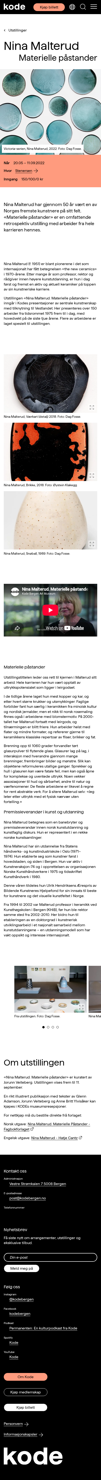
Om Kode (26, 1377)
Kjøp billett (49, 7)
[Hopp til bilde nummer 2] (48, 1027)
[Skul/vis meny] (93, 7)
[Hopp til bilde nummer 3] (52, 1027)
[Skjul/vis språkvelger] (72, 7)
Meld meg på (21, 1268)
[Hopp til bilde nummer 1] (43, 1027)
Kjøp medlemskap (25, 1392)
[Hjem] (14, 7)
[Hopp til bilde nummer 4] (57, 1027)
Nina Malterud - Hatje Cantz (54, 1138)
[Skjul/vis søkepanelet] (83, 7)
